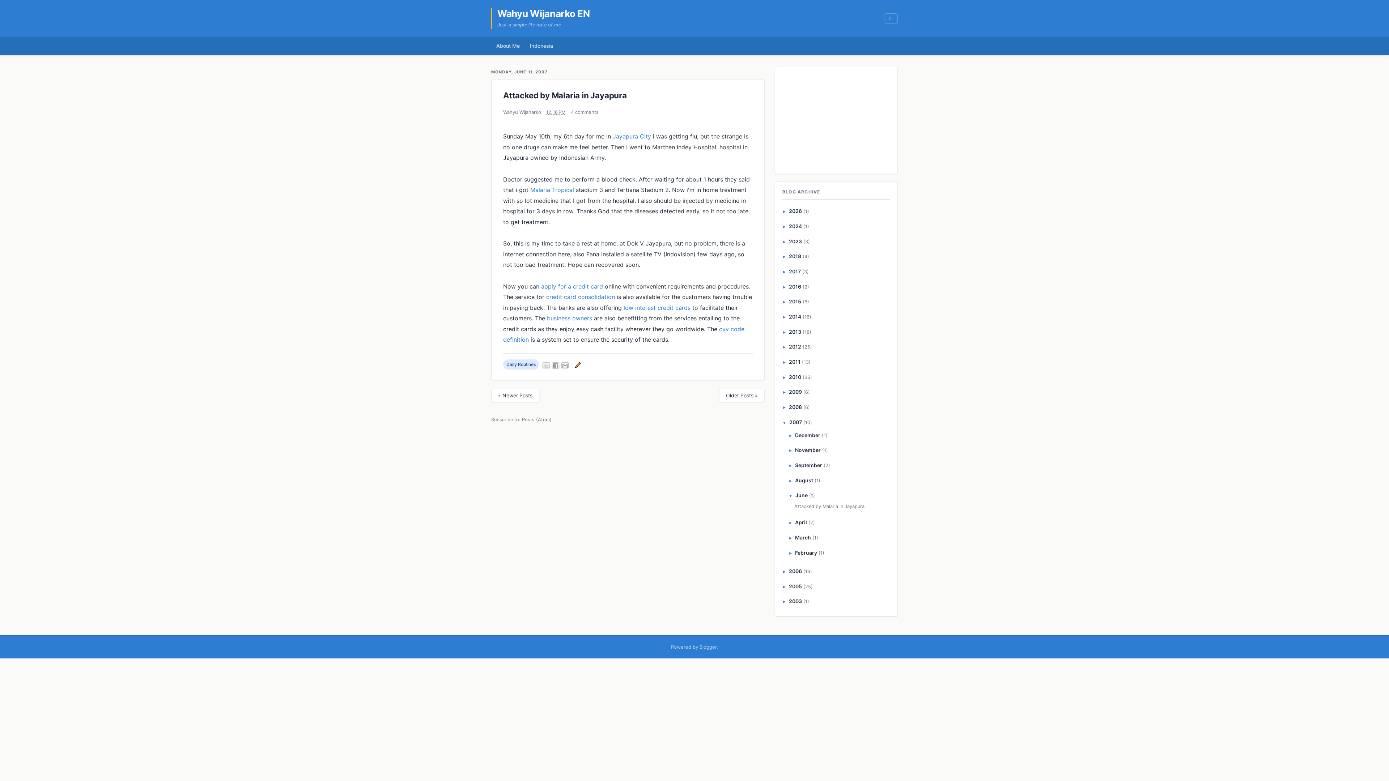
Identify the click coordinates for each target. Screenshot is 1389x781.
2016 (795, 286)
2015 (795, 301)
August (804, 480)
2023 (795, 241)
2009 (795, 392)
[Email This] (565, 365)
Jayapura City (632, 136)
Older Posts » (742, 395)
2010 (795, 377)
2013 (795, 332)
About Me (508, 46)
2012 (795, 346)
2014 (795, 316)
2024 (795, 226)
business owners (569, 318)
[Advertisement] (836, 119)
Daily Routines (521, 364)
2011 (794, 362)
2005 (795, 586)
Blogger (708, 647)
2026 (795, 211)
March (803, 537)
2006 (795, 571)
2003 (795, 601)
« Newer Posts (515, 395)
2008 (795, 407)
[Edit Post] (577, 364)
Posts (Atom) (537, 419)
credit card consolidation (580, 296)
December (807, 435)
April (801, 522)
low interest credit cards (657, 307)
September (808, 465)
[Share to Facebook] (556, 365)
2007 (795, 422)
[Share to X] (546, 365)
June (801, 495)
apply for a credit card (572, 286)
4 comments (585, 112)
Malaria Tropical (552, 189)
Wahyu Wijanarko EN (543, 13)
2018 (795, 256)
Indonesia (541, 46)
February (806, 553)
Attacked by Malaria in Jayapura (565, 95)
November (808, 450)
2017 (795, 271)
